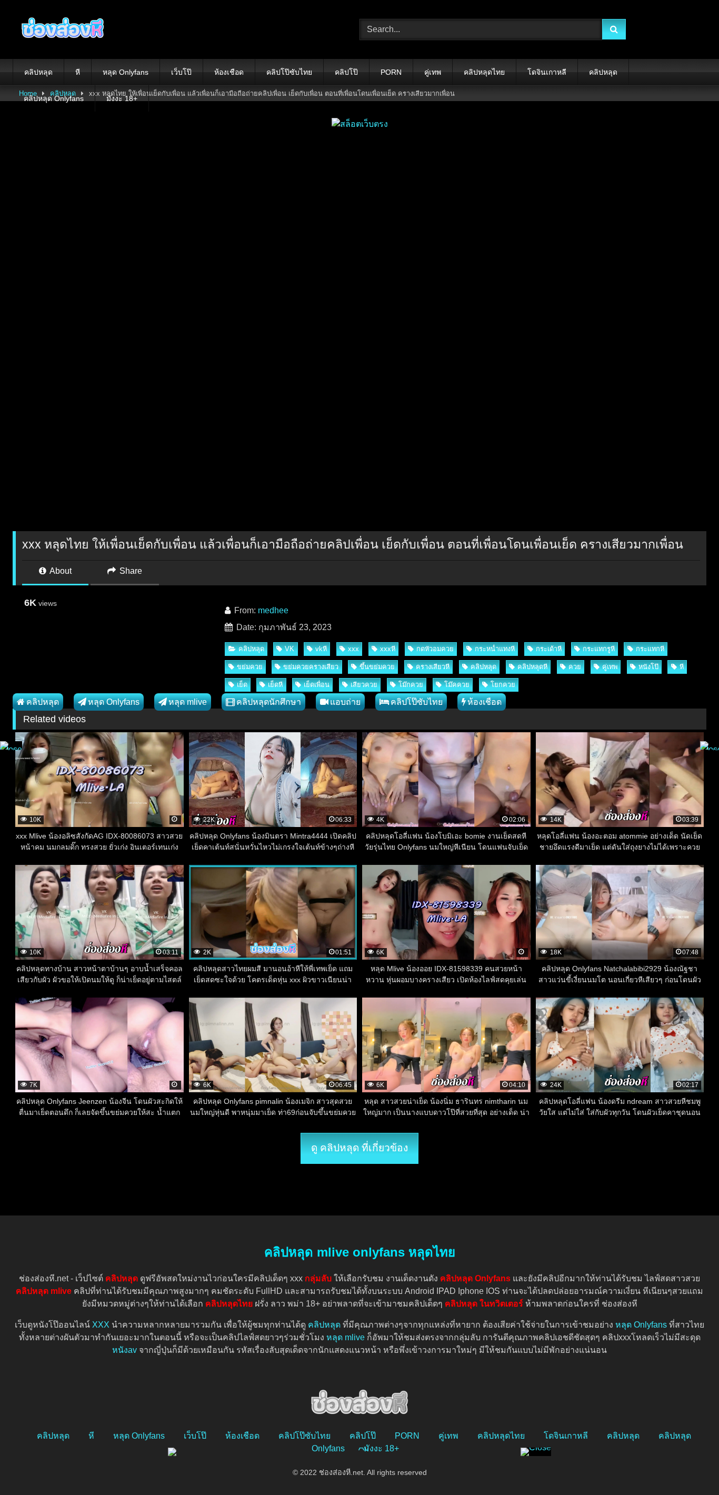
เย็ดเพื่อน (316, 685)
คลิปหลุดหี (532, 667)
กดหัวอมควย (435, 649)
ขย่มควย (250, 667)
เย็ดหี (275, 685)
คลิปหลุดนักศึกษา (268, 701)
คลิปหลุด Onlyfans (54, 98)
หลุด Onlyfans (125, 72)
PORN (391, 72)
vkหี (321, 649)
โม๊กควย (410, 685)
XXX (100, 1324)
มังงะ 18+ (121, 98)
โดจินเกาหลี (546, 72)
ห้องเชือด (229, 72)
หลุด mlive (187, 701)
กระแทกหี (650, 649)
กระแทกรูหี (599, 649)
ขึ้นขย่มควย (377, 667)
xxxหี (387, 649)
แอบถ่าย (345, 701)
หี (77, 72)
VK (289, 649)
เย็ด (242, 685)
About (60, 570)
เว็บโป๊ (181, 72)
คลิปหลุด (38, 72)
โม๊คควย (457, 685)
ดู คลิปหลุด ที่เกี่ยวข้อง (359, 1147)
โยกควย (503, 685)
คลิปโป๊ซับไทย (289, 72)
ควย (574, 667)
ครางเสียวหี (433, 667)
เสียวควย (364, 685)
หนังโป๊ (648, 667)
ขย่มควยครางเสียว (310, 667)
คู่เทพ (432, 72)
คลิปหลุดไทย (484, 72)
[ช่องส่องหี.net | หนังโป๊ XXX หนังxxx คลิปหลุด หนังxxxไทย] (60, 29)
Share (129, 570)
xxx (353, 649)
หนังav (124, 1350)
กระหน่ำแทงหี (495, 649)
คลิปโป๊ (346, 72)
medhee (273, 610)
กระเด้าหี (549, 649)
